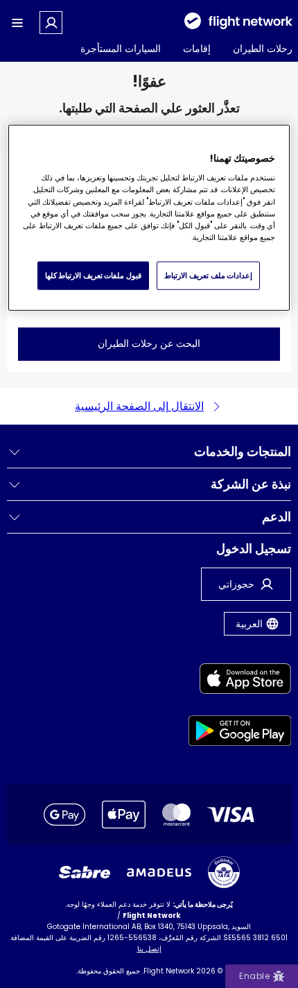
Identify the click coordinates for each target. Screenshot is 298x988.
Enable (254, 976)
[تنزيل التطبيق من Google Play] (240, 733)
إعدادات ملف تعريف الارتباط (208, 274)
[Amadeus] (159, 872)
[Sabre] (84, 872)
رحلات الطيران (262, 49)
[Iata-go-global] (224, 872)
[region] (149, 218)
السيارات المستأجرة (120, 49)
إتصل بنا (149, 949)
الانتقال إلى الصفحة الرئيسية (139, 406)
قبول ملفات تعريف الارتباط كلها (93, 274)
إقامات (197, 49)
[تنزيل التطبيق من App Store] (240, 681)
